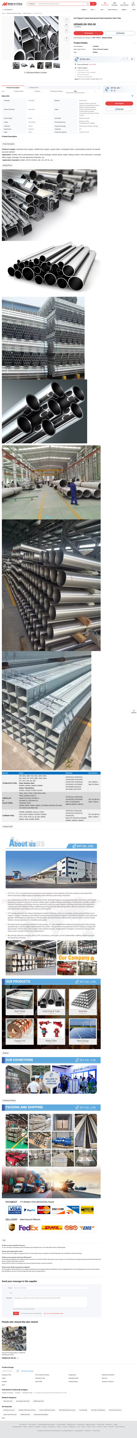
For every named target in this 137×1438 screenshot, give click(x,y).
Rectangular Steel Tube (22, 1401)
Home (3, 13)
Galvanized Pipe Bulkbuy (41, 1414)
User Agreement (79, 1430)
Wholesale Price (71, 1424)
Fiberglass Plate (6, 1375)
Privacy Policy (96, 1430)
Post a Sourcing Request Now (53, 1313)
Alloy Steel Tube (7, 1401)
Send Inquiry (88, 33)
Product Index (100, 1424)
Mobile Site (109, 1424)
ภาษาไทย (99, 1426)
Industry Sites (80, 1424)
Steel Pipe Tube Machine (98, 1410)
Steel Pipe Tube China (115, 1410)
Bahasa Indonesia (120, 1426)
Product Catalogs (28, 1371)
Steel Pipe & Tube (37, 13)
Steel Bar (4, 1381)
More (3, 1418)
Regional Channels (90, 1424)
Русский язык (51, 1426)
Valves (4, 1378)
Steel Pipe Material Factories (67, 1410)
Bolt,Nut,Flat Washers (108, 1375)
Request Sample (107, 37)
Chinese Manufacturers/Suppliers (46, 1424)
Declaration (88, 1430)
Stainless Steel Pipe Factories (27, 1410)
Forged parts (72, 1375)
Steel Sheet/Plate (73, 1378)
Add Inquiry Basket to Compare (36, 72)
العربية (78, 1426)
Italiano (59, 1426)
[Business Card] (132, 96)
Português (37, 1426)
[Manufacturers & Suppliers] (12, 4)
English (25, 1426)
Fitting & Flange (73, 1381)
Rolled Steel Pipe (25, 1414)
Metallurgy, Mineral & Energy (14, 13)
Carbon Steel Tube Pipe (10, 1414)
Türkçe (105, 1426)
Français (44, 1426)
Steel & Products (27, 13)
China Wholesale (61, 1424)
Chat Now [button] (121, 33)
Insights (116, 1424)
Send (16, 1313)
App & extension (112, 9)
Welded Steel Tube (38, 1401)
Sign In (77, 79)
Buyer (92, 9)
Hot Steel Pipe (83, 1410)
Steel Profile (38, 1381)
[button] (95, 91)
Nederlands (72, 1426)
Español (31, 1426)
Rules (134, 9)
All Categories (8, 9)
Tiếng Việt (111, 1426)
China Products (32, 1424)
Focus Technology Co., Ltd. (56, 1430)
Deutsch (65, 1426)
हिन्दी (94, 1426)
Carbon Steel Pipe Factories (47, 1410)
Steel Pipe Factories (9, 1410)
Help (102, 9)
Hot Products (22, 1424)
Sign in (133, 5)
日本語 (89, 1426)
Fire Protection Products (42, 1375)
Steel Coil (104, 1378)
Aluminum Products (107, 1381)
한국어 (83, 1426)
